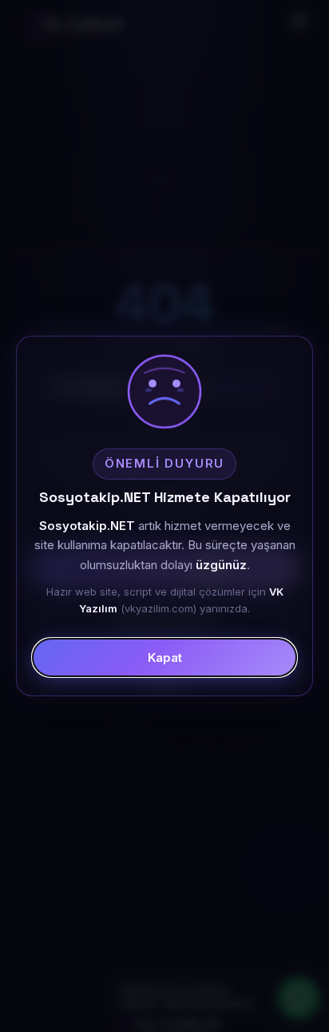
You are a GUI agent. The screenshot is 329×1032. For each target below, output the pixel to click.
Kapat (165, 657)
